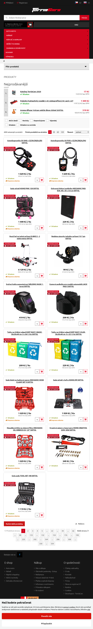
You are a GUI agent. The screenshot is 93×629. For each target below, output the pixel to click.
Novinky (9, 52)
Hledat (84, 17)
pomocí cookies (69, 607)
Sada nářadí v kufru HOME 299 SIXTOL (68, 380)
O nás (67, 571)
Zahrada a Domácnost (14, 581)
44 (63, 531)
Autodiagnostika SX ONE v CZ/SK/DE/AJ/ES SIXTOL (24, 141)
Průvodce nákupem (43, 587)
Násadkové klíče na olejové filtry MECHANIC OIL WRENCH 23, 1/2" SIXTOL (25, 429)
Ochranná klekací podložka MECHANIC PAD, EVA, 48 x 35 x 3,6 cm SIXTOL (68, 189)
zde (88, 609)
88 (20, 535)
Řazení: (70, 132)
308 (69, 539)
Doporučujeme (39, 121)
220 (23, 539)
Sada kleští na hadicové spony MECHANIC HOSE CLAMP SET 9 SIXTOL (25, 381)
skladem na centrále (28, 125)
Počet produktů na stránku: (36, 132)
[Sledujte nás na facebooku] (19, 554)
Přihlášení (9, 3)
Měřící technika (13, 44)
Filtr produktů (12, 66)
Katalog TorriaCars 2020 (30, 91)
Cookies (68, 590)
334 (52, 543)
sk (89, 3)
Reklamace (40, 574)
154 (54, 535)
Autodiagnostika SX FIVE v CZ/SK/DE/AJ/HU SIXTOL (68, 141)
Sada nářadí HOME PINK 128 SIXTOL (24, 188)
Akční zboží (13, 121)
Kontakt (68, 574)
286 (58, 539)
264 (46, 539)
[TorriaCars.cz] (4, 61)
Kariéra (68, 587)
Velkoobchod (70, 578)
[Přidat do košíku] (42, 180)
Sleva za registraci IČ (73, 584)
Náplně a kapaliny (14, 40)
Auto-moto (11, 31)
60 (58, 132)
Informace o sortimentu (45, 584)
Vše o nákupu (41, 568)
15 (50, 132)
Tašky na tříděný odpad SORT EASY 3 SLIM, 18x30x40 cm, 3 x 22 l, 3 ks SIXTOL (68, 333)
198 (77, 535)
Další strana (82, 531)
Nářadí (9, 35)
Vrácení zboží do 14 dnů (45, 578)
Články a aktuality (72, 568)
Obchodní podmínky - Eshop (46, 571)
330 (40, 543)
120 (62, 132)
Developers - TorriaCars (74, 593)
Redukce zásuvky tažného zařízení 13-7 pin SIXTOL (68, 237)
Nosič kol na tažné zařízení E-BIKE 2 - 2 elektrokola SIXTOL (24, 237)
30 (54, 132)
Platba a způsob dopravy (45, 581)
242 (35, 539)
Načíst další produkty (14, 524)
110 (31, 535)
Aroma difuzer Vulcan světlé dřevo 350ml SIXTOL (41, 110)
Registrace (23, 3)
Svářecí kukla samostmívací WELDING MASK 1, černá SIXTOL (24, 285)
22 (52, 531)
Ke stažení (40, 590)
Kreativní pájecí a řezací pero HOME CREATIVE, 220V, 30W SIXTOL (68, 429)
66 (73, 531)
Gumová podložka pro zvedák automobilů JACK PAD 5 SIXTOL (68, 285)
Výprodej (10, 57)
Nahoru (81, 524)
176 (65, 535)
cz (80, 3)
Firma (67, 581)
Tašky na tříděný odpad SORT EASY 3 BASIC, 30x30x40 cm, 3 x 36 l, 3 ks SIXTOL (24, 333)
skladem (12, 125)
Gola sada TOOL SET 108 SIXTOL (25, 476)
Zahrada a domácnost (15, 48)
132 (42, 535)
